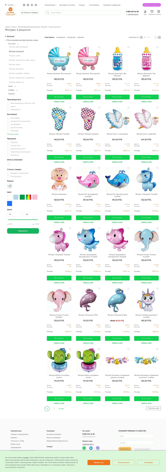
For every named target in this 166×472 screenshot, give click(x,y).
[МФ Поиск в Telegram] (27, 4)
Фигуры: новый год (16, 82)
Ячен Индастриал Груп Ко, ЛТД (23, 103)
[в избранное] (70, 47)
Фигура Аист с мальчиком (117, 134)
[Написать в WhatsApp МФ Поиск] (84, 448)
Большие (44, 27)
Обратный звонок (133, 14)
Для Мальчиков (16, 127)
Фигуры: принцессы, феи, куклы (22, 60)
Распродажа (16, 176)
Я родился (15, 155)
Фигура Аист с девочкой (146, 134)
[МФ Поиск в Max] (35, 4)
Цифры (11, 90)
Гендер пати (15, 145)
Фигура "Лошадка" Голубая (146, 194)
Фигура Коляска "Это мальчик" (59, 73)
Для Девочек (15, 124)
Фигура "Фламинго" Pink (88, 315)
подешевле (60, 37)
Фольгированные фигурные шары (29, 27)
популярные (49, 37)
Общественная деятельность (57, 441)
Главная (7, 27)
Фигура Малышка (59, 194)
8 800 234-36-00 (88, 434)
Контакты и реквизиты (112, 5)
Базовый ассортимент (19, 173)
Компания (50, 431)
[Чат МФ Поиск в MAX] (97, 448)
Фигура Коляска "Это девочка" (88, 73)
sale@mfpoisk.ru (88, 444)
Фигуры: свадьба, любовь (19, 73)
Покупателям (50, 5)
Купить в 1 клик (59, 101)
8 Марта (14, 142)
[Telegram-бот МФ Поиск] (91, 448)
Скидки (82, 5)
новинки (80, 37)
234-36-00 (132, 11)
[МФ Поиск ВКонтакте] (23, 4)
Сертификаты (16, 447)
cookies (25, 457)
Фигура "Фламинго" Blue (117, 315)
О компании (94, 5)
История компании (54, 434)
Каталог (14, 27)
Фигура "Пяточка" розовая (88, 134)
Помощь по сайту (17, 441)
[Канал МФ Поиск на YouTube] (31, 4)
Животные (15, 131)
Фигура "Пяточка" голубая (59, 134)
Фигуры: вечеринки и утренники (21, 78)
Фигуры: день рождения (18, 47)
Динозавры (15, 118)
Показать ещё (153, 408)
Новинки (14, 437)
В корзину (60, 97)
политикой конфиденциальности (142, 449)
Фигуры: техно (14, 64)
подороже (71, 37)
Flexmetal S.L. (16, 109)
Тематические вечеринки (21, 152)
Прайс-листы (15, 444)
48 (145, 37)
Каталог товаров (30, 12)
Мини (10, 86)
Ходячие (11, 94)
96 (148, 37)
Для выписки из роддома (20, 121)
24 (141, 37)
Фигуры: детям (14, 56)
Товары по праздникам (19, 434)
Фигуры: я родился (16, 51)
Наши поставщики (54, 437)
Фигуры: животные (16, 69)
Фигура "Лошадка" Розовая (59, 254)
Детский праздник (18, 149)
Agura (13, 106)
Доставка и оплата (67, 5)
